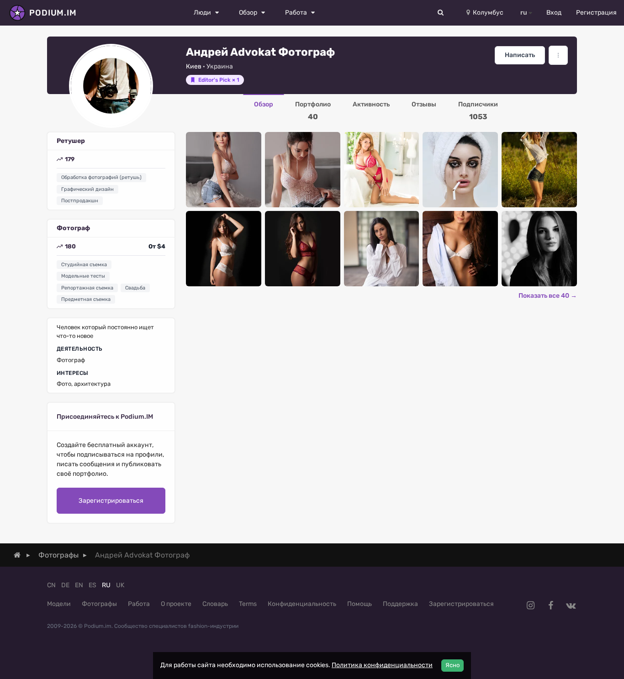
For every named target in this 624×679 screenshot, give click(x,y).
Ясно (452, 665)
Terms (248, 604)
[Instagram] (530, 605)
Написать (520, 55)
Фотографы (99, 604)
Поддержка (400, 604)
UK (120, 585)
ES (92, 585)
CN (51, 585)
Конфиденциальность (302, 604)
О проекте (176, 604)
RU (106, 585)
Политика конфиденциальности (382, 665)
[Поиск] (441, 13)
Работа (139, 604)
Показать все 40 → (547, 296)
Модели (59, 604)
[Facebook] (550, 605)
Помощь (359, 604)
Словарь (215, 604)
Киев (193, 66)
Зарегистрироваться (111, 501)
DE (65, 585)
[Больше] (558, 55)
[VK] (570, 605)
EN (79, 585)
